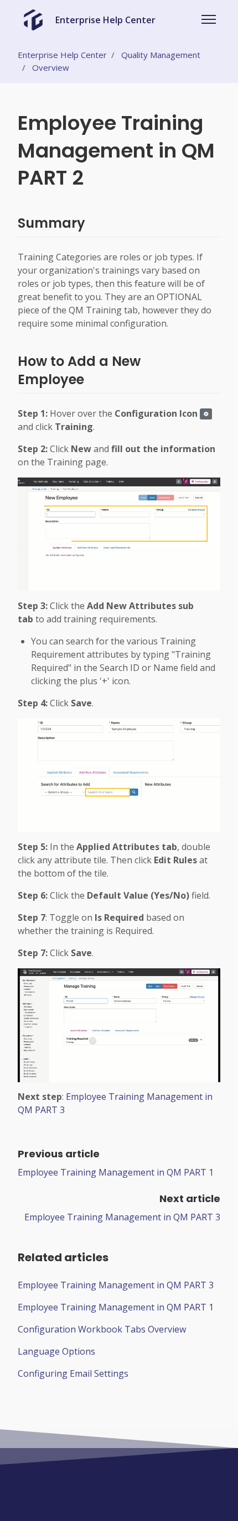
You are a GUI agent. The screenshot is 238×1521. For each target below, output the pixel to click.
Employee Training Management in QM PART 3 (122, 1217)
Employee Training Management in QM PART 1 (116, 1172)
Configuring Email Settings (73, 1373)
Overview (50, 67)
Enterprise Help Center (62, 54)
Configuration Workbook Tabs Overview (102, 1329)
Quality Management (160, 54)
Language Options (56, 1351)
